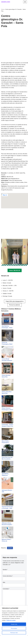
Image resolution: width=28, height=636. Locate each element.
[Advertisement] (14, 47)
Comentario (6, 588)
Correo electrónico (8, 576)
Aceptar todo (14, 624)
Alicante (10, 547)
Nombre (5, 569)
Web (4, 582)
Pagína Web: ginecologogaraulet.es (15, 301)
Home (2, 9)
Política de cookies (11, 620)
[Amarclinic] (5, 2)
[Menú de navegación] (25, 2)
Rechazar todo (14, 632)
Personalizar (14, 628)
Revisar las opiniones (14, 304)
